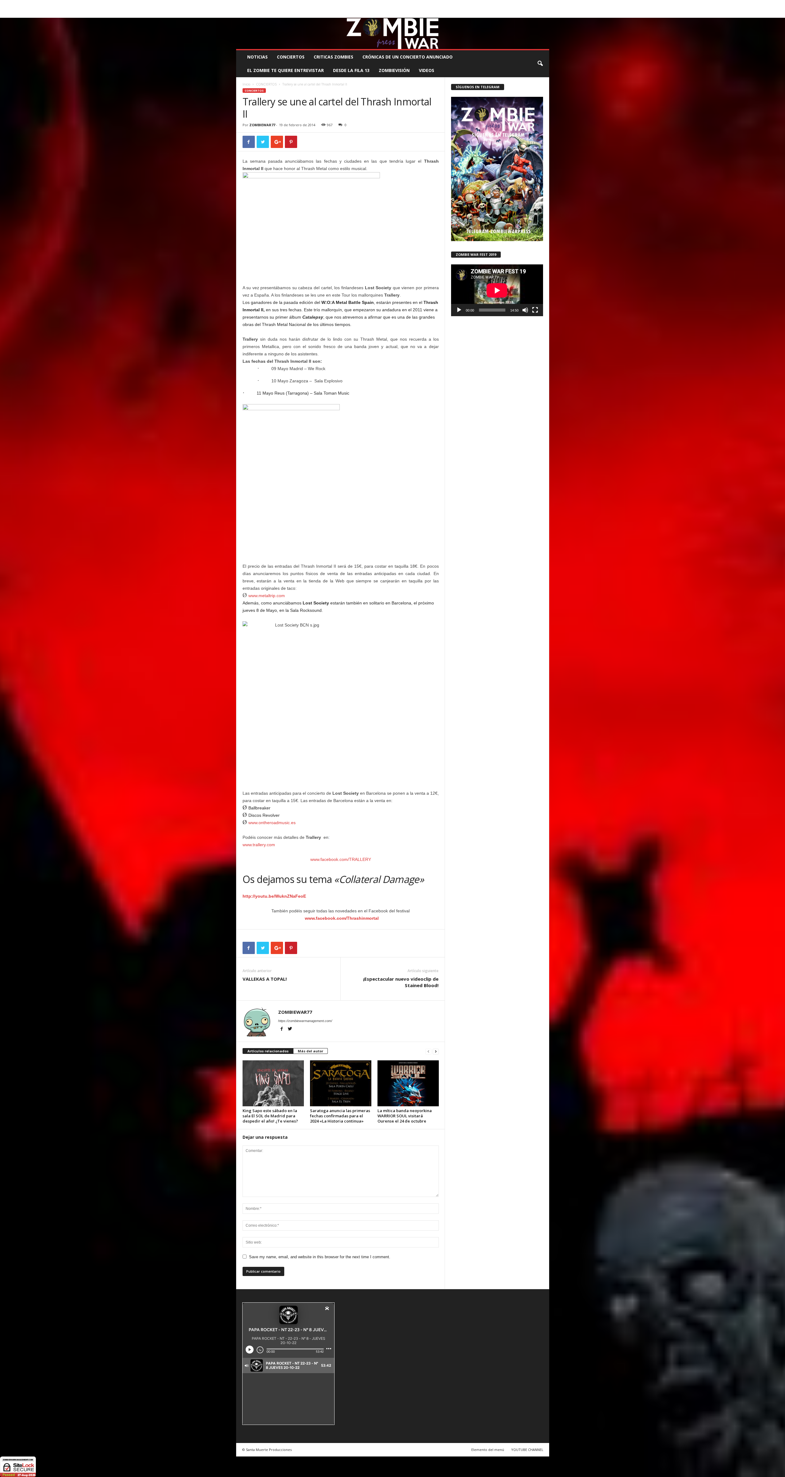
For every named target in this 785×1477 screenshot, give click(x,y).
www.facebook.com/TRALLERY (340, 859)
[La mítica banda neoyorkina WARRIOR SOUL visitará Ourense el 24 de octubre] (408, 1083)
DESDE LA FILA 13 (351, 70)
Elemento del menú (487, 1449)
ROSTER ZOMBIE (499, 4)
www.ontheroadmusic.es (272, 822)
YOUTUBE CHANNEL (527, 1449)
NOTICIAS (257, 57)
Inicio (246, 84)
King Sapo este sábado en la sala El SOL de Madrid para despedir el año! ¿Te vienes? (270, 1116)
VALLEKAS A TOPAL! (265, 979)
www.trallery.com (259, 844)
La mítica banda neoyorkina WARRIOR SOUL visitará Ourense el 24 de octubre (404, 1116)
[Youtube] (544, 13)
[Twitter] (535, 13)
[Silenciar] (525, 310)
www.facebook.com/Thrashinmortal (342, 918)
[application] (497, 290)
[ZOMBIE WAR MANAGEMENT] (392, 33)
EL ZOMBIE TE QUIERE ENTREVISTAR (285, 70)
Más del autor (310, 1051)
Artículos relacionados (268, 1051)
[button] (540, 63)
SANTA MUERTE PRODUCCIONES (340, 4)
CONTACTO (470, 4)
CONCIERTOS (290, 57)
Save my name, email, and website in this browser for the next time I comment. (319, 1257)
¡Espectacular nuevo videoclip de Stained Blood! (400, 982)
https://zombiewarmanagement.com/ (305, 1021)
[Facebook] (516, 13)
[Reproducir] (459, 310)
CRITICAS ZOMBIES (333, 57)
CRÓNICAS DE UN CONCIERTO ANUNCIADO (407, 57)
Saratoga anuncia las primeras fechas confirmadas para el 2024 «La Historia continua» (340, 1116)
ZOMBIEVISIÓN (394, 70)
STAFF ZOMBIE (442, 4)
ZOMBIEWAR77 (262, 125)
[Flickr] (525, 13)
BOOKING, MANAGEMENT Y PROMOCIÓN (271, 4)
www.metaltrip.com (266, 595)
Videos (426, 70)
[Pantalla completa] (535, 310)
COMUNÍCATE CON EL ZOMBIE (399, 4)
